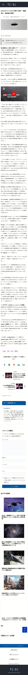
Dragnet (5, 252)
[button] (4, 365)
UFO (12, 351)
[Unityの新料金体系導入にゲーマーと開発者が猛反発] (19, 384)
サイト (3, 471)
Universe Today (4, 339)
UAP (8, 351)
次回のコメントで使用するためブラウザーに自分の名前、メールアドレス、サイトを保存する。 (14, 480)
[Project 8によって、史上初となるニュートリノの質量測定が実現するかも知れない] (8, 374)
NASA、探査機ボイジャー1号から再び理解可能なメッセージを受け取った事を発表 (13, 517)
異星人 (16, 351)
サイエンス (22, 16)
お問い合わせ (14, 650)
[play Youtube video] (14, 93)
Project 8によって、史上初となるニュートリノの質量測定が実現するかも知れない (19, 375)
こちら (19, 343)
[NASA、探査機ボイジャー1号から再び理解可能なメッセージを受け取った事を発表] (14, 498)
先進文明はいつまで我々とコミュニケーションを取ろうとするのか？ (13, 594)
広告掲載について (14, 659)
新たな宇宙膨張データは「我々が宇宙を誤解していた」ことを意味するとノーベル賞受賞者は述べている (13, 543)
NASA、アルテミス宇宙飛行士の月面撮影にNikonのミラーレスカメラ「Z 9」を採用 (14, 619)
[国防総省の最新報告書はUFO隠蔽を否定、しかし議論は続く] (14, 551)
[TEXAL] (12, 4)
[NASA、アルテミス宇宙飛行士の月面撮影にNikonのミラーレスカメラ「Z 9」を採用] (14, 601)
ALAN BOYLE (10, 337)
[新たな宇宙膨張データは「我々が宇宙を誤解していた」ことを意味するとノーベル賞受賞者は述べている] (14, 525)
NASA (4, 351)
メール (4, 464)
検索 (2, 626)
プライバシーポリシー (14, 663)
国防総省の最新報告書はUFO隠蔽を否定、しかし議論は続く (14, 569)
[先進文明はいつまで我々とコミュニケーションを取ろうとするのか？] (14, 576)
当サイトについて (14, 654)
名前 (4, 457)
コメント (5, 439)
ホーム (2, 35)
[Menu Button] (4, 4)
